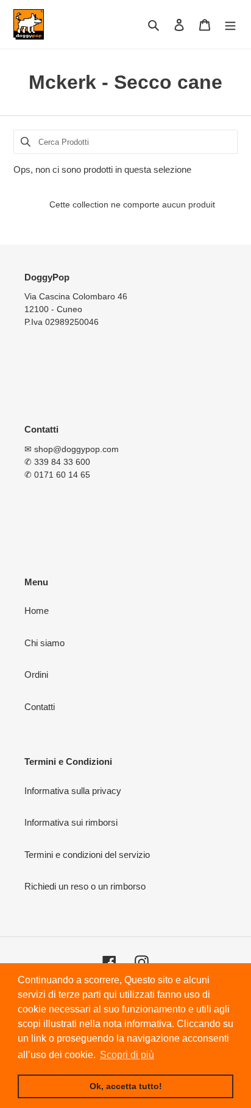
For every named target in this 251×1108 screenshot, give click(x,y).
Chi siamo (44, 643)
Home (36, 610)
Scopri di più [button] (127, 1055)
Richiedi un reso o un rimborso (85, 886)
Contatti (39, 707)
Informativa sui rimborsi (71, 822)
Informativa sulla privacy (72, 791)
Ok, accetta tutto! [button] (126, 1086)
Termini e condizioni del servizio (87, 854)
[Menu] (230, 25)
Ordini (36, 674)
